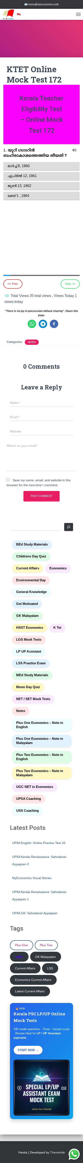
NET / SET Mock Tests (33, 699)
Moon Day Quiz (28, 687)
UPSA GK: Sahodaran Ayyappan (34, 913)
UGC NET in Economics (34, 787)
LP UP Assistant (28, 651)
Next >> (70, 283)
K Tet (57, 627)
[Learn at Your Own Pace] (20, 14)
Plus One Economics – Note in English (39, 725)
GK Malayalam (27, 615)
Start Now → (28, 1050)
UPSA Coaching (28, 799)
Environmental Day (31, 580)
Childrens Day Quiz (31, 556)
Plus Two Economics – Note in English (39, 757)
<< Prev (13, 283)
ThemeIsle (57, 1152)
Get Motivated (27, 604)
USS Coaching (27, 810)
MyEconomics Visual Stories (32, 878)
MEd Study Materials (32, 675)
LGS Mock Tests (28, 639)
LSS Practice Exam (31, 663)
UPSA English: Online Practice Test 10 (38, 843)
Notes (32, 342)
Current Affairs (27, 568)
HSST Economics (29, 627)
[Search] (68, 527)
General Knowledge (31, 592)
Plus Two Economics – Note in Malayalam (39, 773)
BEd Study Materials (32, 544)
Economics (58, 568)
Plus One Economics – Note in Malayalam (39, 741)
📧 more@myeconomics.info (41, 4)
